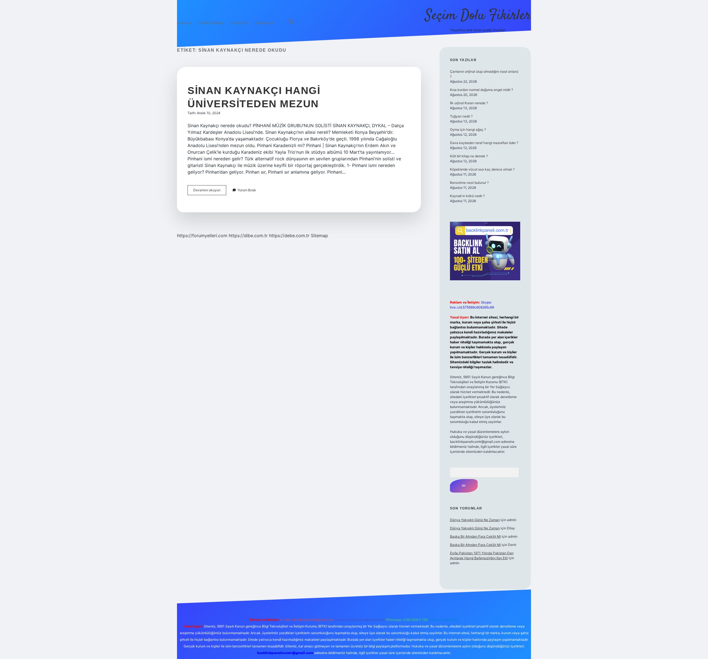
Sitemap (319, 235)
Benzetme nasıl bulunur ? (469, 183)
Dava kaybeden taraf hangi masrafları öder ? (484, 143)
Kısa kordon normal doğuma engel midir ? (481, 90)
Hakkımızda (264, 23)
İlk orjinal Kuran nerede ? (469, 103)
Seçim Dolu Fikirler (478, 16)
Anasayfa (184, 23)
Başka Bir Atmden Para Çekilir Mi (475, 536)
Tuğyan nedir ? (461, 116)
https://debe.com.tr (289, 235)
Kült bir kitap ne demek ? (469, 156)
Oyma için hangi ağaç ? (468, 129)
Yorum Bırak (247, 190)
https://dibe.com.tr (248, 235)
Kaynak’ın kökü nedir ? (467, 196)
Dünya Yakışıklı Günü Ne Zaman (475, 520)
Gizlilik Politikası (211, 23)
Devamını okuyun (209, 191)
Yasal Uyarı (239, 23)
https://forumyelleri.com (202, 235)
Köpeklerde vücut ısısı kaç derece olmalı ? (482, 169)
